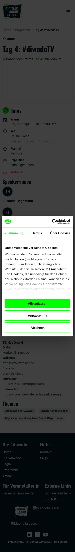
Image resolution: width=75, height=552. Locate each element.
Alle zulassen (37, 303)
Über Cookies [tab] (60, 233)
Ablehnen (38, 327)
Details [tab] (37, 233)
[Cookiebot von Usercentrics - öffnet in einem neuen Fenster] (53, 221)
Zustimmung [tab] (14, 233)
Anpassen (35, 315)
